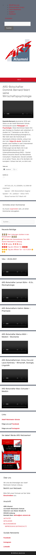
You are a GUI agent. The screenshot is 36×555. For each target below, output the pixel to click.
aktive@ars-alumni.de (22, 515)
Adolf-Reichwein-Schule (11, 419)
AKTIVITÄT (7, 518)
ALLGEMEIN (18, 186)
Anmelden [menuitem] (8, 18)
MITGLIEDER (7, 521)
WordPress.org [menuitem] (14, 5)
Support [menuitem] (12, 12)
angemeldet (14, 209)
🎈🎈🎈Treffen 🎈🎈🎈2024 (12, 244)
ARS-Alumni (18, 68)
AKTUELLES (9, 186)
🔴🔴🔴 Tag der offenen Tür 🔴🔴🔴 (15, 247)
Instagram (16, 428)
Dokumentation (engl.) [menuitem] (16, 7)
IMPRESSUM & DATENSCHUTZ (16, 526)
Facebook (15, 424)
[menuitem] (20, 26)
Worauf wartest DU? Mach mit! (15, 196)
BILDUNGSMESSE (9, 524)
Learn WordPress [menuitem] (15, 9)
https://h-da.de (15, 141)
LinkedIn (6, 547)
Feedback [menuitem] (12, 14)
